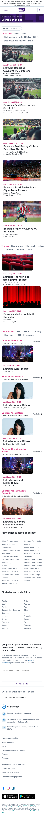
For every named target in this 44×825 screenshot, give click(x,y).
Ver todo (36, 341)
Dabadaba (28, 556)
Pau (25, 607)
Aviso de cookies (15, 807)
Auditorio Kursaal (8, 544)
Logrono (5, 616)
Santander (6, 613)
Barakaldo (5, 601)
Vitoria (4, 607)
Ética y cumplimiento (10, 773)
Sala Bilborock (7, 553)
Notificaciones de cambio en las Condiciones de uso (20, 811)
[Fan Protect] (11, 706)
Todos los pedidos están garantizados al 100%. (23, 2)
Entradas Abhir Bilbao (12, 340)
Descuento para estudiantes (13, 750)
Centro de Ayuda (9, 769)
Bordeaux (27, 628)
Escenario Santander (10, 556)
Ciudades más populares (12, 776)
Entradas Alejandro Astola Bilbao (14, 450)
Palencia (27, 604)
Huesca (26, 619)
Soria (26, 601)
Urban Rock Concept (10, 541)
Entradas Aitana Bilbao (12, 376)
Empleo (5, 754)
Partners (5, 758)
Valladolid (27, 616)
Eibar (4, 604)
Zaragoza (27, 625)
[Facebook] (3, 788)
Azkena (4, 565)
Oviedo (26, 622)
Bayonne (5, 628)
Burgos (4, 625)
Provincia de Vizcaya (15, 16)
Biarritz (4, 619)
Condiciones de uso (27, 805)
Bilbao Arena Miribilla (10, 571)
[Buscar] (39, 10)
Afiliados (5, 746)
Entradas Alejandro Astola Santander (14, 492)
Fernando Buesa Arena (11, 550)
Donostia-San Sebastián (11, 610)
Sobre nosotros (8, 742)
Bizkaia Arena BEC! (9, 568)
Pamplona (5, 622)
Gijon (26, 610)
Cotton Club (6, 547)
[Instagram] (8, 788)
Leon (26, 613)
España (4, 16)
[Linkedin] (13, 788)
